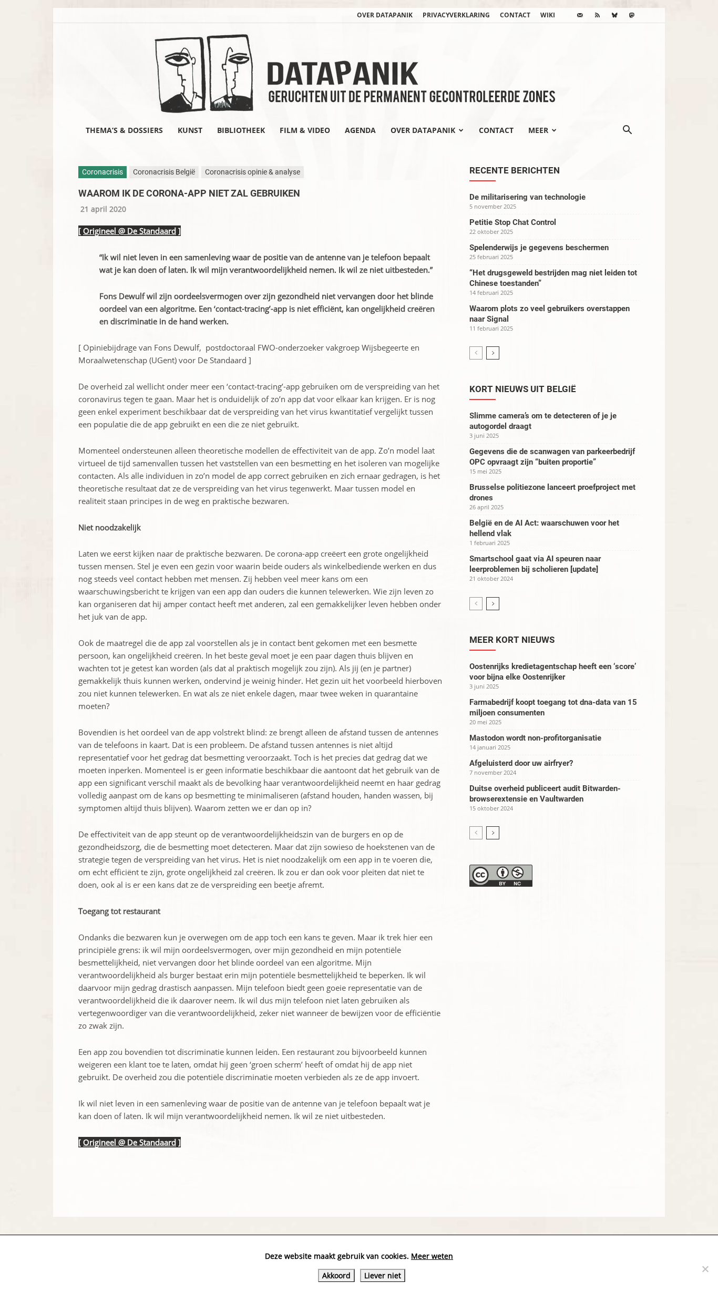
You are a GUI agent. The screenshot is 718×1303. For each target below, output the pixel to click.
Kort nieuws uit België (522, 389)
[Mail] (580, 15)
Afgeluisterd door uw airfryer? (521, 763)
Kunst (190, 130)
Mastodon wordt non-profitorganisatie (535, 738)
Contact (515, 15)
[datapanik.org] (359, 70)
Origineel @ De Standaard (129, 230)
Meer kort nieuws (512, 639)
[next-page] (492, 353)
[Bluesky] (614, 15)
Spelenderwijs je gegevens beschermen (539, 247)
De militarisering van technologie (527, 197)
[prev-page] (476, 353)
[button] (627, 131)
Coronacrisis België (164, 172)
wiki (547, 15)
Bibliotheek (241, 130)
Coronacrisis (102, 172)
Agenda (360, 130)
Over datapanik (385, 15)
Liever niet (382, 1275)
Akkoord (336, 1275)
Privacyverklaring (456, 15)
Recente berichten (514, 170)
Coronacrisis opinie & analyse (252, 172)
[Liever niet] (705, 1269)
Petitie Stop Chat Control (512, 222)
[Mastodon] (632, 15)
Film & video (305, 130)
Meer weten (432, 1256)
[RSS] (597, 15)
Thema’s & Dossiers (124, 130)
